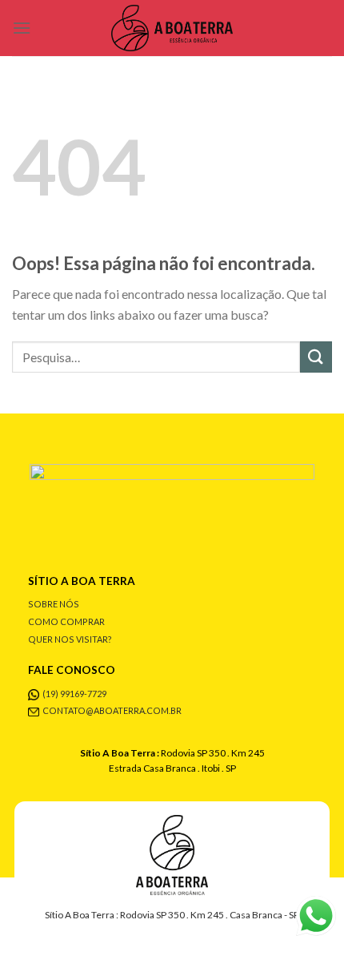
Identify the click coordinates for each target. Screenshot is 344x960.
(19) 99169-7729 (74, 693)
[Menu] (21, 27)
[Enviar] (316, 357)
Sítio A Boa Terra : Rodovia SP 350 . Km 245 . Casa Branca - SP (172, 915)
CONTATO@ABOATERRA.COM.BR (112, 710)
